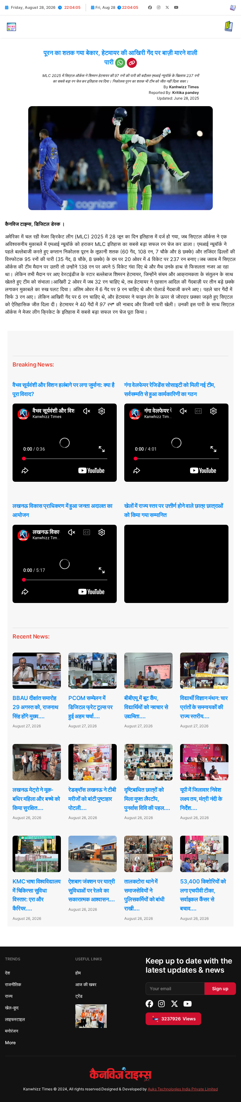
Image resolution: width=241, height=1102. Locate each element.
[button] (11, 26)
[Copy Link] (132, 63)
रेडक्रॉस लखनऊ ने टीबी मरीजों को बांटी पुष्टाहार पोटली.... (92, 798)
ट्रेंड (79, 996)
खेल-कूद (12, 1007)
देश (7, 972)
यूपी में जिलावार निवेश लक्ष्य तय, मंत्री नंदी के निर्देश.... (201, 798)
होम (78, 972)
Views (178, 1018)
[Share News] (120, 63)
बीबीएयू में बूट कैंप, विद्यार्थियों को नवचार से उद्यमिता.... (146, 707)
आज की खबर (85, 984)
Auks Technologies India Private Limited (183, 1089)
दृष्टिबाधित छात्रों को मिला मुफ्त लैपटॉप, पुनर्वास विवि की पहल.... (147, 798)
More (10, 1042)
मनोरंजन (11, 1031)
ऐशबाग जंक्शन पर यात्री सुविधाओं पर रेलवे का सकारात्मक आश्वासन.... (91, 890)
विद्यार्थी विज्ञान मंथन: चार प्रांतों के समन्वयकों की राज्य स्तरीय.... (204, 707)
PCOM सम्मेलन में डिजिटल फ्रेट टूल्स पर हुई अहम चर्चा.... (90, 707)
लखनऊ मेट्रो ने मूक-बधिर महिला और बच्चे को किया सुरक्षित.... (36, 798)
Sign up (220, 988)
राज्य (9, 996)
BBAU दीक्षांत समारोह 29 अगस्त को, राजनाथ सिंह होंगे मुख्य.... (35, 707)
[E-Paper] (233, 7)
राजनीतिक (13, 984)
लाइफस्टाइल (15, 1019)
